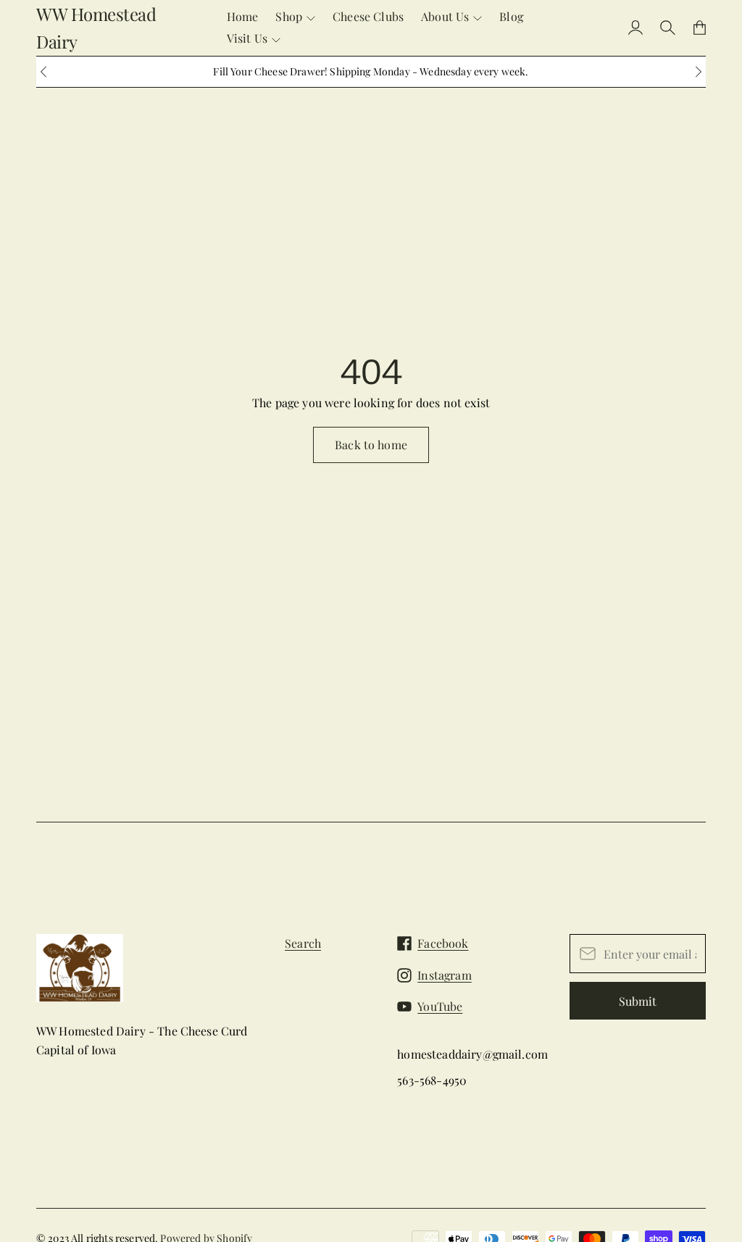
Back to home (371, 444)
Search (303, 943)
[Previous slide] (43, 72)
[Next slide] (698, 72)
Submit (637, 1001)
